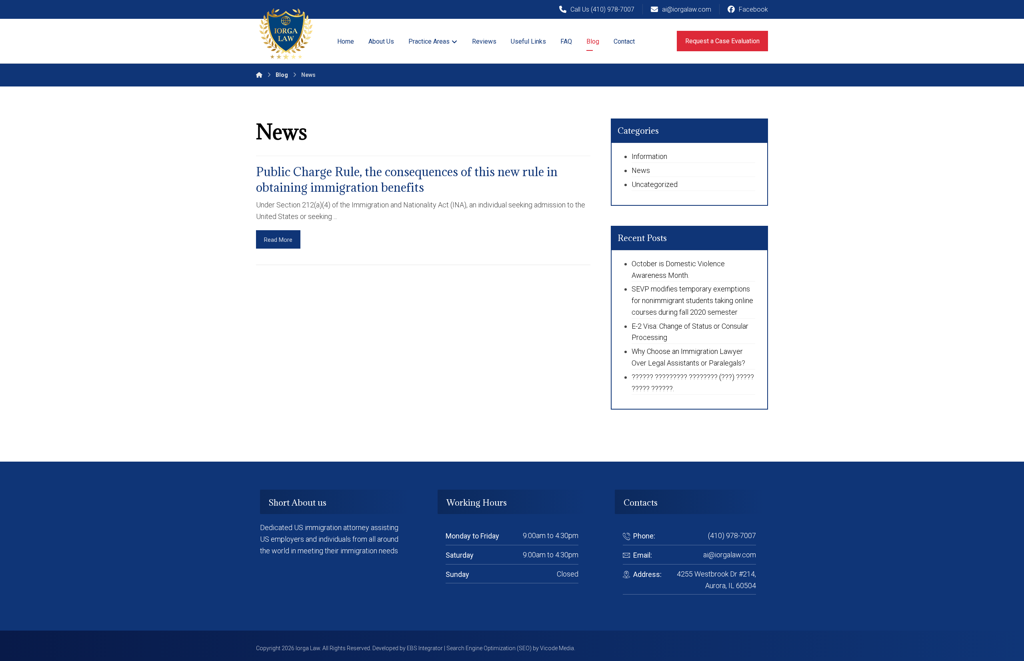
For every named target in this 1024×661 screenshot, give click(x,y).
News (641, 170)
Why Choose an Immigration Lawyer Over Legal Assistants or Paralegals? (688, 357)
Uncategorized (655, 184)
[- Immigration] (286, 34)
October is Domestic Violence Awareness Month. (678, 269)
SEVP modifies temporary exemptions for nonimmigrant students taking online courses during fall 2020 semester (692, 300)
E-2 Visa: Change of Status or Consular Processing (690, 332)
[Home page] (259, 75)
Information (649, 156)
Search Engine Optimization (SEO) (489, 648)
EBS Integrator (425, 648)
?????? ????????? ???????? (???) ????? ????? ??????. (693, 383)
